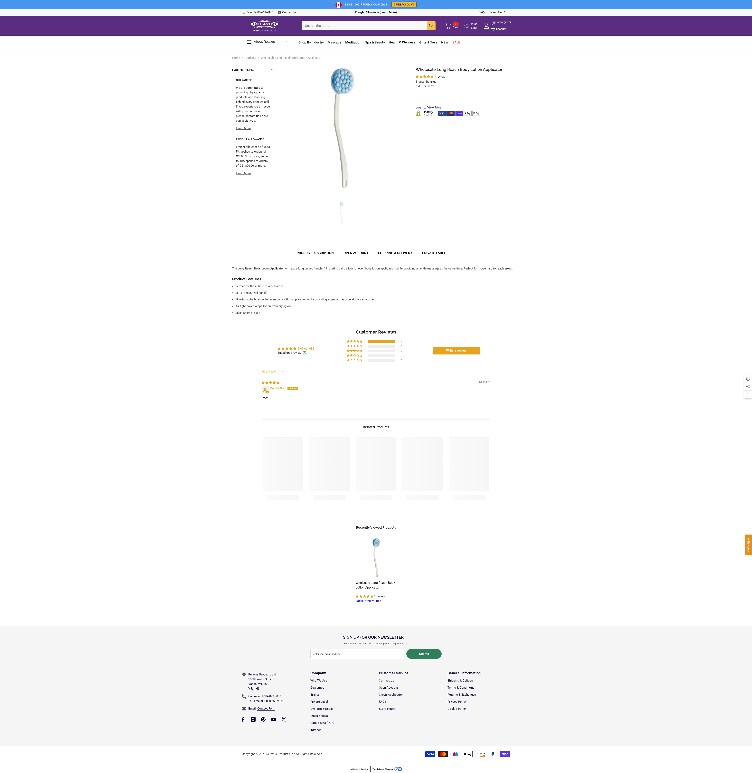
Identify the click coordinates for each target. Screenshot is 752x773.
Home (236, 58)
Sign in (493, 24)
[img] (270, 382)
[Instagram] (253, 719)
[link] (283, 497)
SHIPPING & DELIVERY (395, 253)
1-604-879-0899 (271, 696)
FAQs (482, 12)
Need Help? (497, 12)
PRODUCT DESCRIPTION (315, 253)
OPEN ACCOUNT (355, 253)
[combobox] (364, 25)
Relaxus (431, 81)
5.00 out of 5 (306, 348)
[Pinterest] (263, 719)
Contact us (289, 12)
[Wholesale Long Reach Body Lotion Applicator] (376, 558)
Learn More (243, 128)
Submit (424, 654)
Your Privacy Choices (382, 769)
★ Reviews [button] (748, 545)
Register (505, 22)
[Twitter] (283, 719)
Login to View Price (428, 107)
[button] (425, 76)
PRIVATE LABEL (434, 253)
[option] (341, 129)
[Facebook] (243, 719)
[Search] (369, 25)
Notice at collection (359, 769)
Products (250, 58)
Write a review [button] (456, 350)
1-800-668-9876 (263, 12)
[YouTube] (273, 719)
